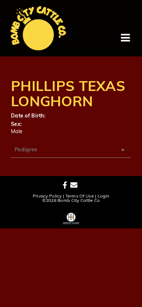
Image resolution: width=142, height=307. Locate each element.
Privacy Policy (47, 196)
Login (103, 196)
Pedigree (26, 150)
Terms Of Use (80, 196)
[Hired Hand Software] (71, 217)
